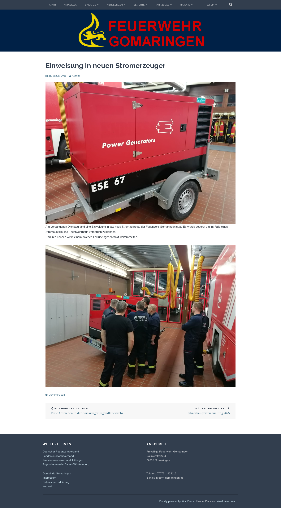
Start (52, 4)
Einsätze (90, 4)
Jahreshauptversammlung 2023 (209, 411)
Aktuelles (70, 4)
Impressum (207, 4)
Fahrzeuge (162, 4)
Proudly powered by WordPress (176, 501)
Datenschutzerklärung (56, 482)
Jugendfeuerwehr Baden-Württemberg (66, 464)
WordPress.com (226, 501)
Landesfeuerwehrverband (58, 455)
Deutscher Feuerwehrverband (61, 451)
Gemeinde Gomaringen (57, 473)
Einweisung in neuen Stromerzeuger (105, 65)
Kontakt (47, 486)
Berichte (139, 4)
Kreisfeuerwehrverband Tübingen (63, 460)
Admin (76, 75)
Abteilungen (115, 4)
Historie (185, 4)
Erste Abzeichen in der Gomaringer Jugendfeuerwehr (87, 411)
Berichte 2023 (57, 394)
